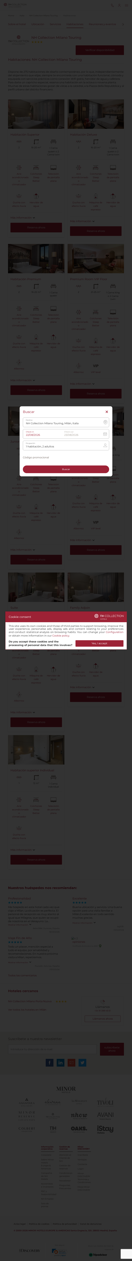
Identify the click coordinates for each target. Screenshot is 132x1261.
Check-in (30, 432)
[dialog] (66, 630)
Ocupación (30, 443)
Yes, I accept (99, 643)
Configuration (114, 632)
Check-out (68, 432)
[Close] (106, 412)
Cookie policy (60, 635)
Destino (29, 420)
